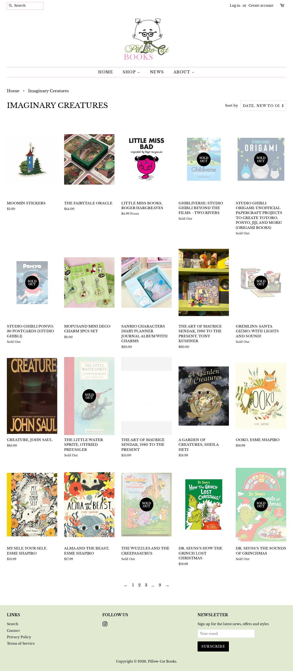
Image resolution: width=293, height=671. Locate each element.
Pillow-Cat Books (162, 661)
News (157, 72)
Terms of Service (21, 643)
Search (12, 624)
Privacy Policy (19, 637)
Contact (13, 631)
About (183, 72)
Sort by (231, 105)
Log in (235, 5)
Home (105, 72)
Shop (130, 72)
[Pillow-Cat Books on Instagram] (104, 625)
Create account (261, 5)
